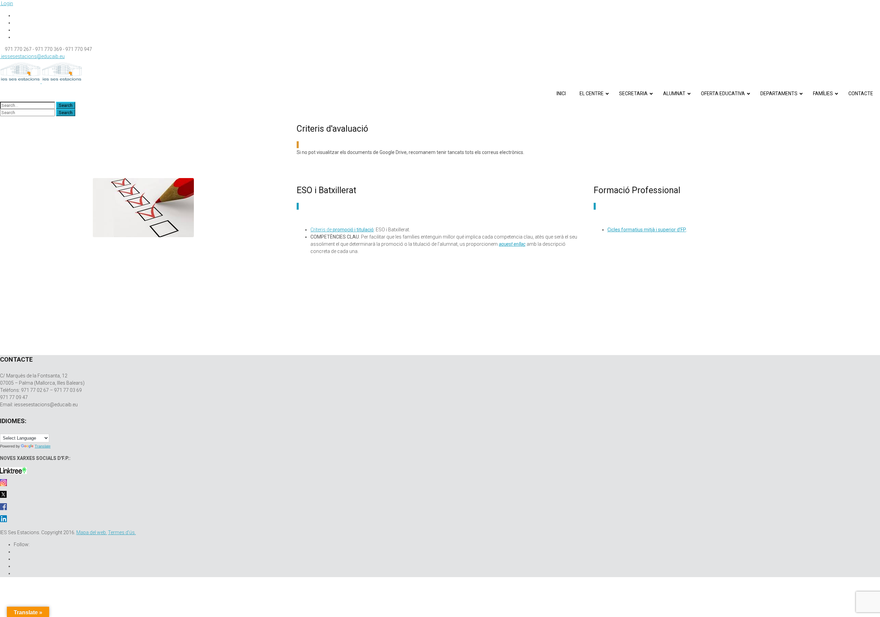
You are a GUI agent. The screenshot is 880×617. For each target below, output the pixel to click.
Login (6, 3)
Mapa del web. (91, 532)
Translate (43, 446)
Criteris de (342, 229)
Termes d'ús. (122, 532)
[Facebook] (16, 15)
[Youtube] (16, 30)
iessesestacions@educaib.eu (32, 56)
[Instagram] (16, 22)
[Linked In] (16, 37)
